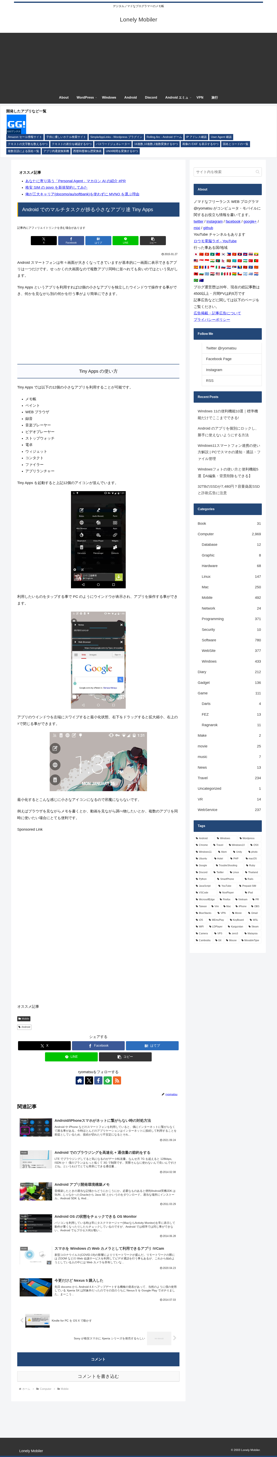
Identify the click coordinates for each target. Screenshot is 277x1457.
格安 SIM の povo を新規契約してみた (56, 187)
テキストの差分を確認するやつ (72, 144)
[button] (153, 240)
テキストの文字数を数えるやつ (28, 144)
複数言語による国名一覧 (23, 151)
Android (25, 1027)
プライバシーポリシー (212, 320)
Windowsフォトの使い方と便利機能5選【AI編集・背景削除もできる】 (228, 472)
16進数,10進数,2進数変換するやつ (156, 144)
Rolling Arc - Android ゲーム (164, 136)
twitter (198, 221)
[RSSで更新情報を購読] (117, 1080)
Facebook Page (219, 359)
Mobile (25, 1018)
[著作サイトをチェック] (80, 1080)
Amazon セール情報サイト (25, 136)
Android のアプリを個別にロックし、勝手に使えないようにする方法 (228, 431)
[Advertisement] (138, 61)
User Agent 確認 (221, 136)
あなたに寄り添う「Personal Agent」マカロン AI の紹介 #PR (75, 181)
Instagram (214, 221)
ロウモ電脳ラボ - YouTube (215, 241)
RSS (210, 381)
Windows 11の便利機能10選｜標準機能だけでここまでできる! (228, 414)
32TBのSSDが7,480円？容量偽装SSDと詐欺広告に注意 (229, 489)
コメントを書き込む (98, 1376)
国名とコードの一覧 (235, 144)
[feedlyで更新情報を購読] (108, 1080)
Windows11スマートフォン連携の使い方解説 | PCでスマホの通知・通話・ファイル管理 (229, 452)
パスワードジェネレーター (113, 144)
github (208, 228)
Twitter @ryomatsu (221, 348)
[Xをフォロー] (89, 1080)
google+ (250, 221)
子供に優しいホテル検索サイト (66, 136)
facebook (233, 221)
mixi (197, 228)
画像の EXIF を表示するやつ (200, 144)
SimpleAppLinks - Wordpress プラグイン (116, 136)
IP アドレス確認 (196, 136)
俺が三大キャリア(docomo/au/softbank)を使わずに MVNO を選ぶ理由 (82, 194)
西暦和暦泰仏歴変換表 (87, 151)
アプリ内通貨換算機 (56, 151)
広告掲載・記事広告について (217, 313)
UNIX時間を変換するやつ (122, 151)
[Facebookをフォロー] (98, 1080)
